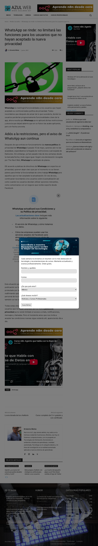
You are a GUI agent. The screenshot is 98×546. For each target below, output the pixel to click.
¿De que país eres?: (28, 286)
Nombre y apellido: (28, 268)
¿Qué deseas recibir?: (29, 295)
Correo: (24, 277)
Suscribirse (26, 305)
